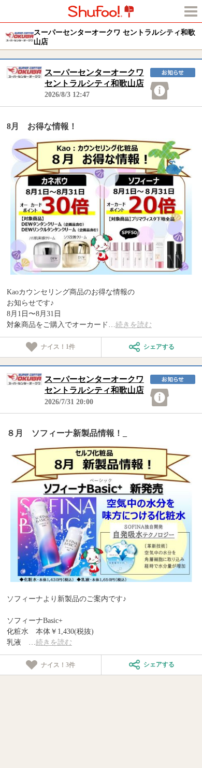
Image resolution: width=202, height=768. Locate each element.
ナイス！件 (58, 346)
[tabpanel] (101, 206)
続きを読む (134, 325)
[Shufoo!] (101, 11)
